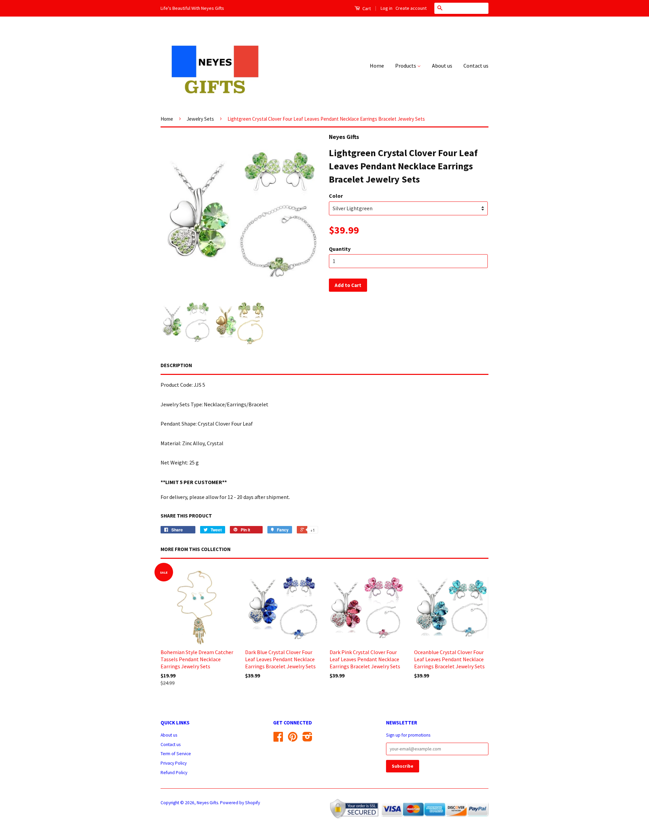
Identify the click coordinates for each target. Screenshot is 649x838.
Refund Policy (174, 772)
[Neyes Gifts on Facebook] (278, 739)
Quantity (340, 248)
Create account (411, 8)
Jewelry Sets (200, 119)
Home (377, 65)
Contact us (475, 65)
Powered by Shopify (240, 803)
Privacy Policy (174, 763)
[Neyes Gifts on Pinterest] (293, 739)
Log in (386, 8)
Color (336, 195)
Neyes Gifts (207, 803)
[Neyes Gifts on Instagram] (307, 739)
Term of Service (176, 754)
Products (406, 65)
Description (176, 365)
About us (442, 65)
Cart (366, 8)
